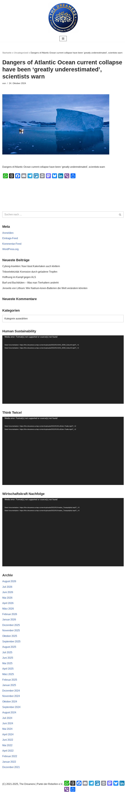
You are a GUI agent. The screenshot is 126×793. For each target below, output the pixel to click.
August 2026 (9, 581)
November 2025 (11, 630)
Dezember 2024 (11, 690)
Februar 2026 (9, 614)
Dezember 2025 (11, 625)
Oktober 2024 (9, 701)
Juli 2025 (7, 652)
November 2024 (11, 696)
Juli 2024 (7, 718)
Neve (47, 789)
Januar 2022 (9, 761)
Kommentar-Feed (11, 243)
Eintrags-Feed (10, 238)
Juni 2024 (7, 723)
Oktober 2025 (9, 636)
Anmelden (8, 233)
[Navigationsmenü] (63, 38)
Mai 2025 (7, 663)
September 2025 (11, 641)
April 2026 (8, 603)
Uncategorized (21, 52)
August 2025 (9, 647)
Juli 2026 (7, 587)
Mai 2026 (7, 597)
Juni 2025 (7, 657)
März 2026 (8, 608)
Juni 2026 (7, 592)
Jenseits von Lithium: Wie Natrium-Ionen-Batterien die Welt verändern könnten (44, 288)
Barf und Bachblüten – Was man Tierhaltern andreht (30, 282)
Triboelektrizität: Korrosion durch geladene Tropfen (29, 271)
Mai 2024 (7, 729)
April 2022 (8, 750)
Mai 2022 (7, 745)
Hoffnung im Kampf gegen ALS (19, 277)
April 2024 (8, 734)
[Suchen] (120, 214)
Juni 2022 (7, 739)
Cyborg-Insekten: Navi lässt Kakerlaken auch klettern (31, 266)
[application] (63, 369)
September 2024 (11, 707)
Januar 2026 (9, 619)
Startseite (7, 52)
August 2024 (9, 712)
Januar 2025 (9, 685)
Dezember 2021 (11, 767)
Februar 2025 (9, 679)
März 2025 (8, 674)
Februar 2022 (9, 756)
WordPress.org (10, 249)
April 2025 (8, 668)
